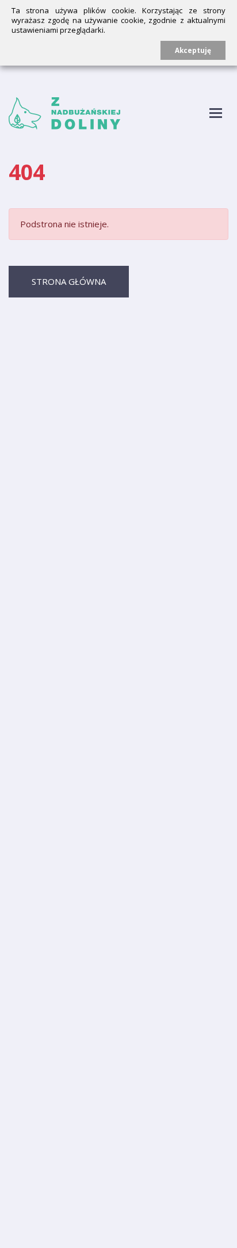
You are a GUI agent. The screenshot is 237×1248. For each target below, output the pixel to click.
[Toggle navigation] (216, 113)
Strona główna (69, 281)
